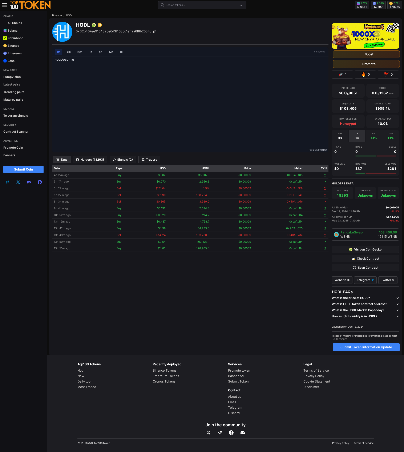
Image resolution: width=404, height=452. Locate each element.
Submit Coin (23, 169)
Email (232, 402)
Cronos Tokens (164, 381)
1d (121, 51)
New (80, 376)
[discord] (29, 182)
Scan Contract (368, 267)
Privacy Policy (313, 376)
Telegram (364, 280)
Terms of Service (316, 370)
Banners (9, 155)
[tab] (340, 136)
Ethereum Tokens (166, 376)
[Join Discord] (242, 432)
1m (58, 51)
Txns (64, 159)
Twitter (386, 280)
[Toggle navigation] (4, 5)
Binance (57, 15)
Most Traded (86, 387)
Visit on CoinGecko (368, 249)
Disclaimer (311, 387)
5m (69, 51)
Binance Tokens (165, 370)
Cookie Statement (316, 381)
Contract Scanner (16, 131)
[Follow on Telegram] (220, 432)
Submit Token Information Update (366, 347)
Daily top (83, 381)
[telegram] (7, 182)
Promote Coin (13, 147)
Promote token (239, 370)
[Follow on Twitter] (208, 432)
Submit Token (238, 381)
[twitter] (18, 182)
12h (111, 51)
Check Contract (368, 258)
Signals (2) (125, 159)
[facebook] (40, 182)
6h (100, 51)
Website (341, 280)
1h (90, 51)
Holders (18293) (92, 159)
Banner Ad (236, 376)
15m (79, 51)
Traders (151, 159)
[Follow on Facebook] (231, 432)
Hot (80, 370)
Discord (234, 413)
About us (234, 397)
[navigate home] (30, 5)
